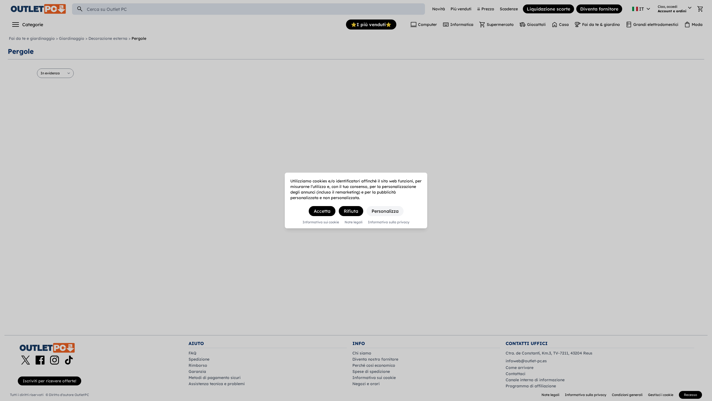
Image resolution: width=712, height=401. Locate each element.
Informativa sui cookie (321, 222)
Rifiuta (351, 211)
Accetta (322, 211)
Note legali (353, 222)
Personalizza (385, 211)
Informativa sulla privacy (388, 222)
